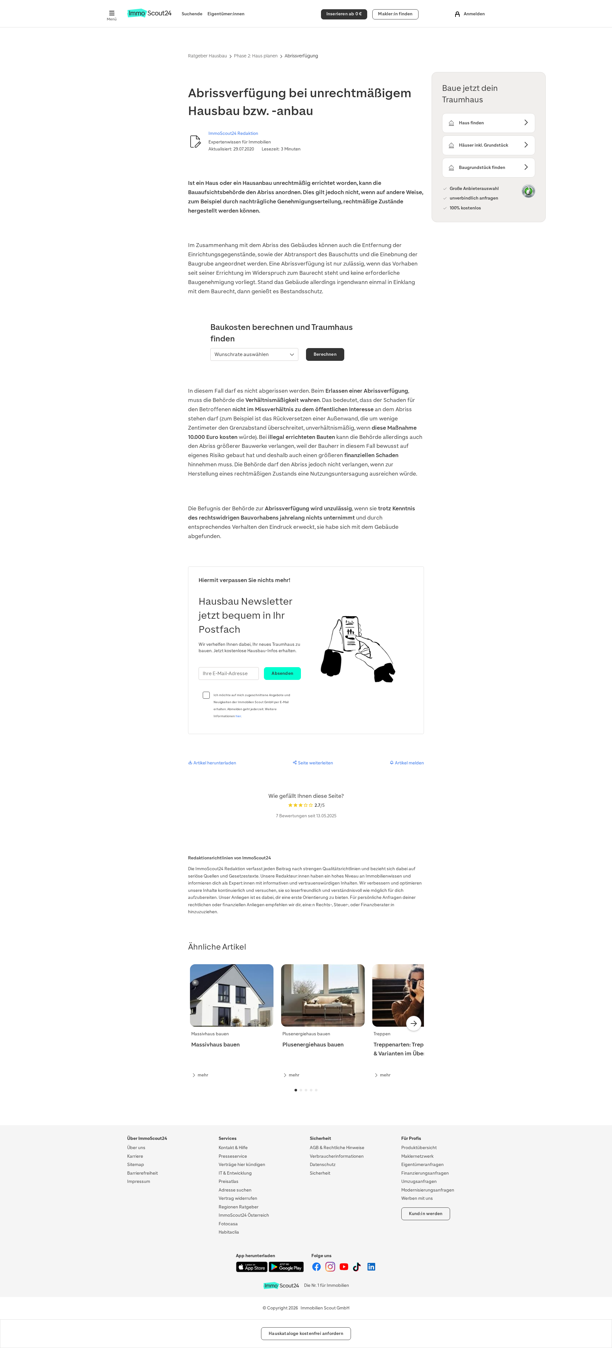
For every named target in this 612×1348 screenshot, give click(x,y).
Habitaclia (229, 1232)
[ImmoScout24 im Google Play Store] (286, 1270)
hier (238, 716)
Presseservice (233, 1156)
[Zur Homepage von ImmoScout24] (149, 16)
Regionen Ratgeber (239, 1207)
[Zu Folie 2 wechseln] (301, 1090)
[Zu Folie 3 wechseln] (306, 1090)
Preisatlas (228, 1181)
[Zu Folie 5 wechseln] (316, 1090)
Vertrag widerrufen (238, 1198)
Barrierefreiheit (142, 1173)
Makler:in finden (395, 14)
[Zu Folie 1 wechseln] (296, 1090)
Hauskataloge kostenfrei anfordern (306, 1333)
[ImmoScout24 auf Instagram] (330, 1270)
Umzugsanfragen (419, 1181)
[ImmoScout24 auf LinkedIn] (371, 1270)
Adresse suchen (235, 1190)
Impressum (138, 1181)
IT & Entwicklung (235, 1173)
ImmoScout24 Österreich (244, 1215)
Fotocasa (228, 1224)
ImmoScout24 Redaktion (233, 133)
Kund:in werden (426, 1213)
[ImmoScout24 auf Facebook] (317, 1270)
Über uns (136, 1147)
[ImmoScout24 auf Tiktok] (358, 1270)
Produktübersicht (419, 1147)
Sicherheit (320, 1173)
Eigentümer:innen (226, 14)
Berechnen (325, 354)
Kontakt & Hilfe (233, 1147)
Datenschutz (323, 1164)
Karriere (135, 1156)
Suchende (192, 14)
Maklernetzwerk (417, 1156)
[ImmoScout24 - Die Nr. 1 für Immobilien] (281, 1285)
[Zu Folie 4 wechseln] (311, 1090)
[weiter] (413, 1023)
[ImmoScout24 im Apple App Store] (252, 1270)
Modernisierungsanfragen (427, 1190)
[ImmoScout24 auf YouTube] (344, 1270)
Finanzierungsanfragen (425, 1173)
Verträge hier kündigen (242, 1164)
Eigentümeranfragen (422, 1164)
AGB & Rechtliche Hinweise (337, 1147)
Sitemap (135, 1164)
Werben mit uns (417, 1198)
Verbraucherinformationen (337, 1156)
